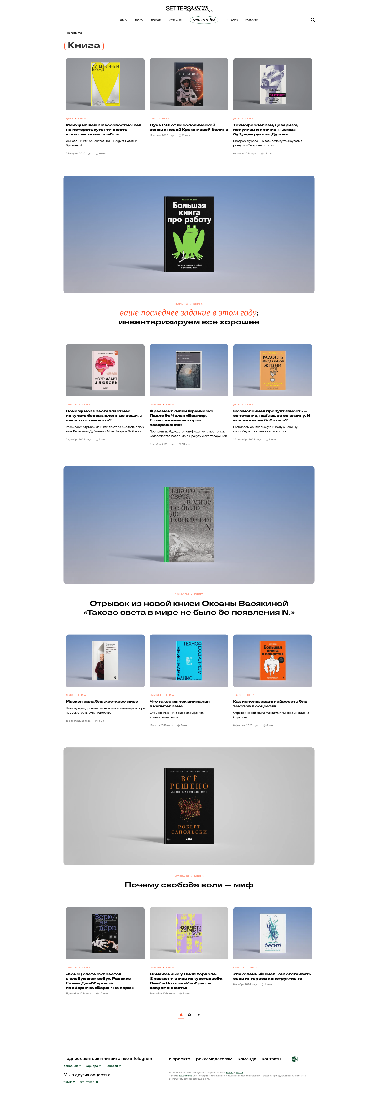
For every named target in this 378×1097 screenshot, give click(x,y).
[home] (189, 10)
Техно (139, 20)
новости (251, 20)
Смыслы (175, 20)
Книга (82, 119)
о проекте (179, 1059)
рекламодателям (214, 1059)
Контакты (271, 1059)
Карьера (181, 304)
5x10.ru (239, 1073)
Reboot (229, 1073)
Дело (123, 20)
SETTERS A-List (204, 19)
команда (247, 1059)
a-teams (232, 20)
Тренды (156, 20)
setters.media (186, 1076)
